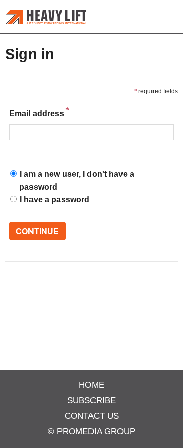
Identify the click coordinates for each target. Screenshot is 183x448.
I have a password (54, 199)
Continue (37, 231)
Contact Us (92, 416)
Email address (36, 113)
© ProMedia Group (91, 431)
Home (91, 385)
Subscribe (91, 400)
